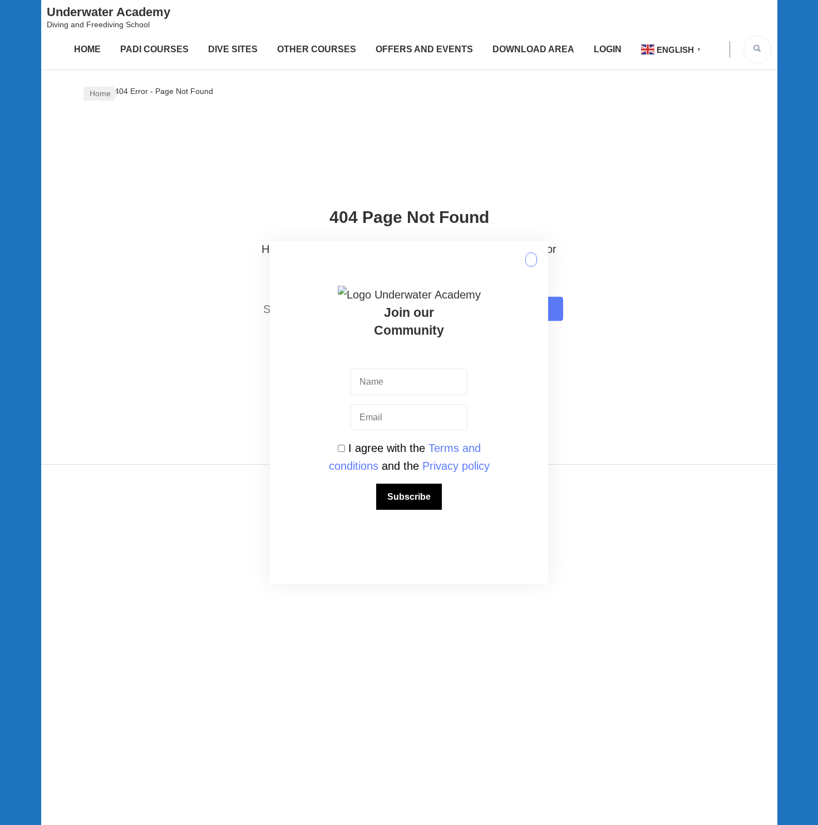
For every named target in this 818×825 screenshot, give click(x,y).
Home (87, 49)
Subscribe (409, 496)
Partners (409, 627)
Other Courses (316, 49)
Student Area (409, 727)
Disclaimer (186, 594)
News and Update (409, 693)
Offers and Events (424, 49)
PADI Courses (154, 49)
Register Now (632, 560)
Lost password (631, 660)
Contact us (409, 660)
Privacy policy (456, 466)
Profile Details (631, 693)
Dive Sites (233, 49)
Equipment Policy (186, 627)
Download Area (533, 49)
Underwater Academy (108, 12)
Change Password (631, 627)
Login (608, 49)
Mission (409, 594)
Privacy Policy (186, 560)
